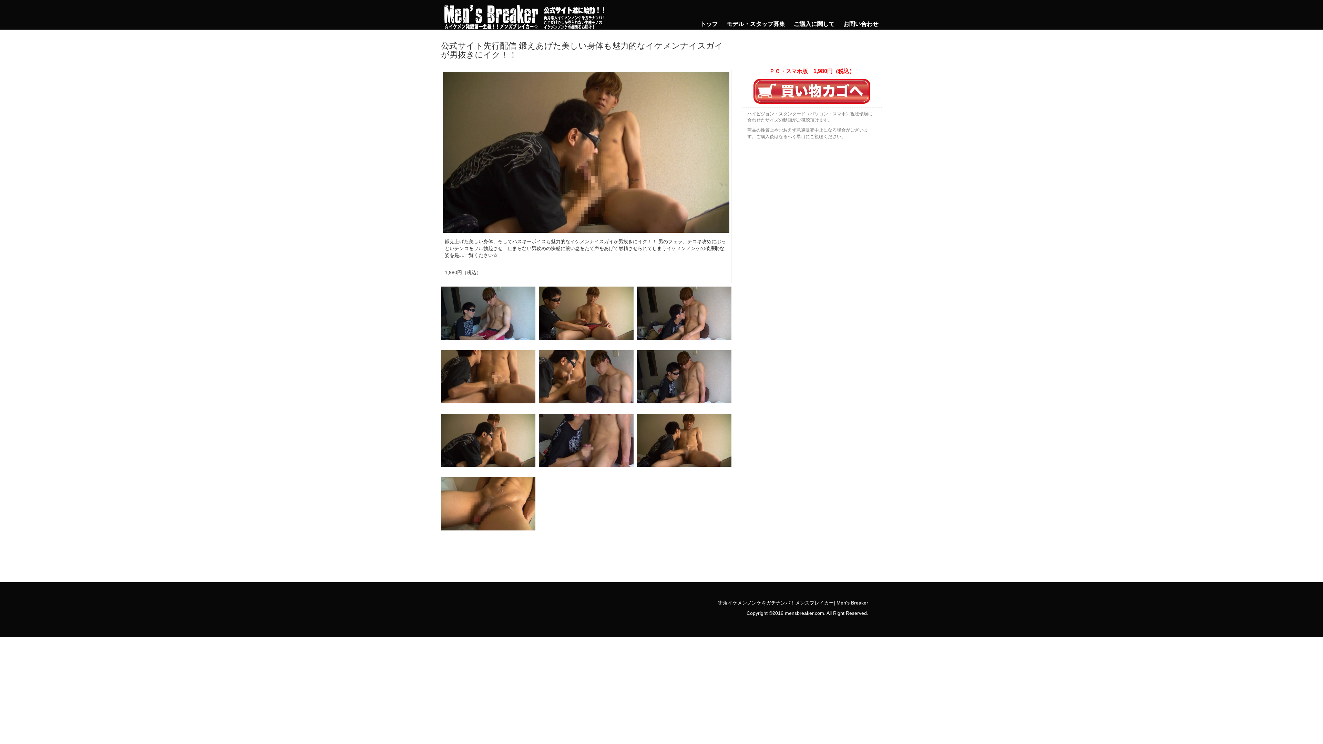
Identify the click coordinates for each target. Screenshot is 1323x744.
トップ (709, 24)
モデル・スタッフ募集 (756, 24)
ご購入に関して (814, 24)
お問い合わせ (861, 24)
